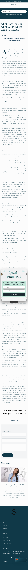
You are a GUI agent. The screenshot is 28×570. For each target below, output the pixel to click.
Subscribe (14, 294)
